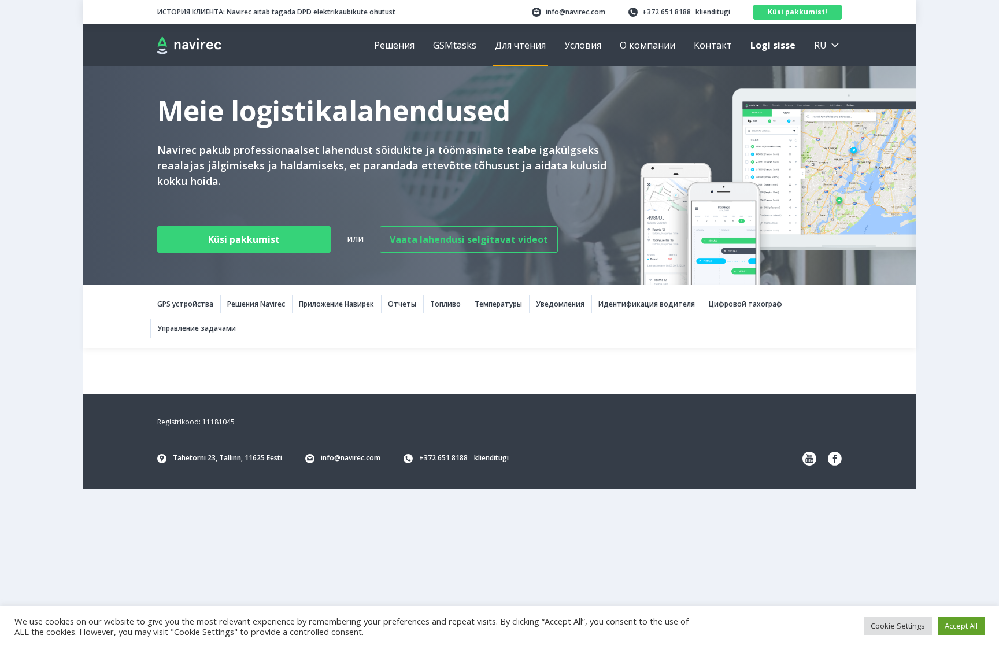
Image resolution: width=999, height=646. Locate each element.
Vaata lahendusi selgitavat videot (469, 239)
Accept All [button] (961, 626)
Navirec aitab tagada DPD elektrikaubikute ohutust (276, 12)
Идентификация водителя (646, 304)
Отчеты (402, 304)
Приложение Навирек (336, 304)
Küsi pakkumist (244, 239)
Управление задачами (196, 328)
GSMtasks (454, 45)
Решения (394, 45)
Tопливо (445, 304)
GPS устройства (185, 304)
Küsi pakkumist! (797, 12)
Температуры (498, 304)
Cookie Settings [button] (898, 626)
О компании (647, 45)
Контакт (713, 45)
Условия (582, 45)
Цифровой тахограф (745, 304)
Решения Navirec (256, 304)
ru (820, 45)
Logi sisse (773, 45)
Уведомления (560, 304)
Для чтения (520, 45)
